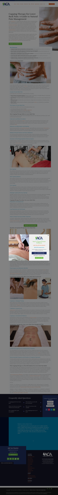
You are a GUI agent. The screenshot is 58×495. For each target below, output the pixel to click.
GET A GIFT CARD (39, 257)
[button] (48, 235)
